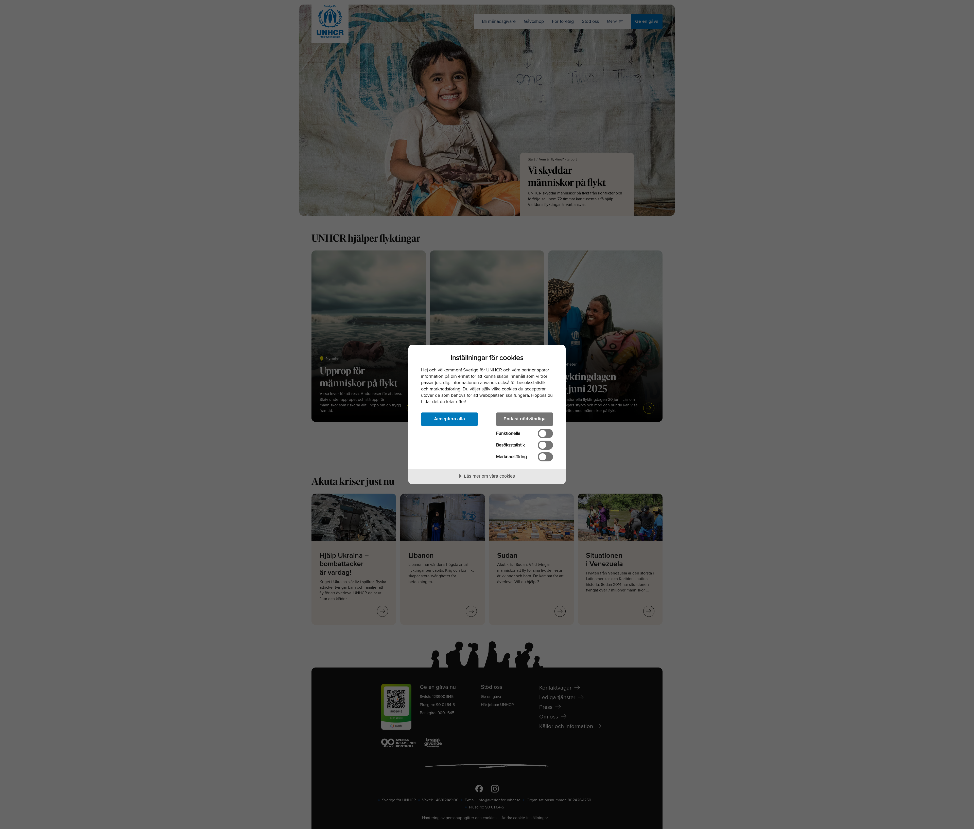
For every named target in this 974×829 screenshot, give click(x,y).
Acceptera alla (449, 418)
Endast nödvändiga (524, 418)
